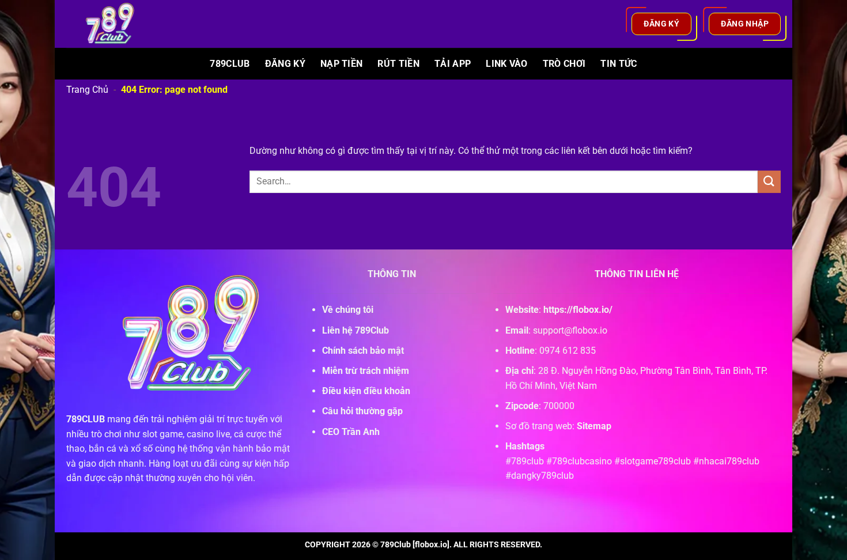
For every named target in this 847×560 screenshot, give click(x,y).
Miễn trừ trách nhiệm (365, 370)
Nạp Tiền (341, 63)
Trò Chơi (564, 63)
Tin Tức (618, 63)
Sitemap (594, 426)
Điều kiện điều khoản (366, 390)
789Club (229, 63)
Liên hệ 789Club (355, 330)
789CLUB (85, 419)
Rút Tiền (398, 63)
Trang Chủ (87, 89)
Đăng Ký (285, 63)
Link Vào (507, 63)
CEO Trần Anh (351, 431)
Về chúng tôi (347, 309)
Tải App (452, 63)
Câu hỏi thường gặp (362, 411)
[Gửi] (769, 182)
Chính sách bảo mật (363, 350)
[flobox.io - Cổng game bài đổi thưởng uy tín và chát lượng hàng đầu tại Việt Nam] (117, 24)
